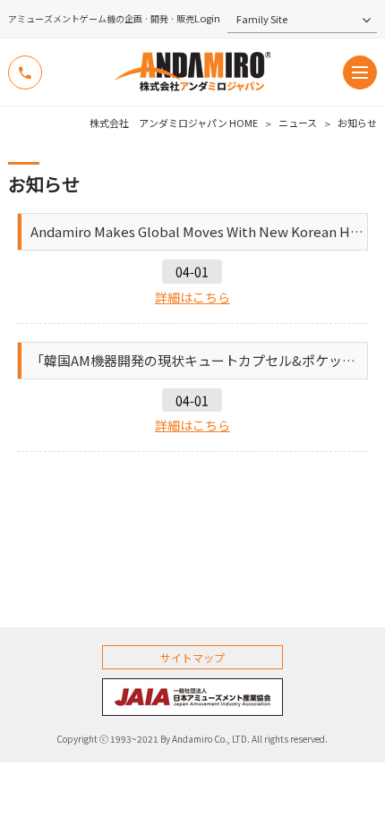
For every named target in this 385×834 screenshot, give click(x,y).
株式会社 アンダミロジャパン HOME (174, 123)
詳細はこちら (192, 297)
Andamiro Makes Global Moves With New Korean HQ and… (199, 231)
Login (207, 18)
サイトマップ (192, 657)
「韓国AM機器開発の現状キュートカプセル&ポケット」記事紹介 (199, 360)
